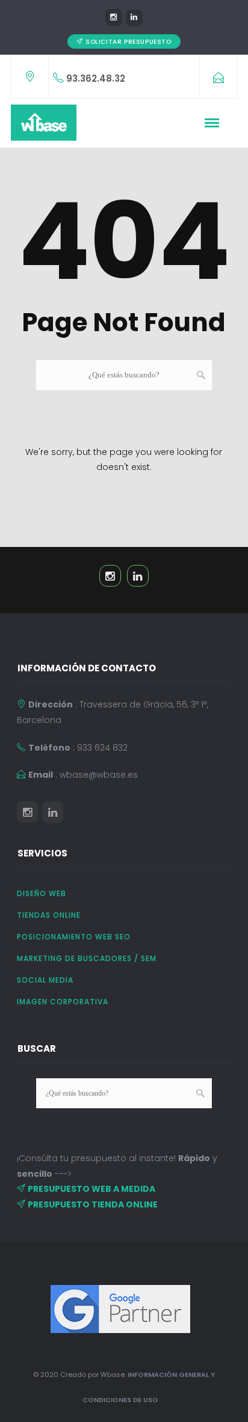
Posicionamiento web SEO (74, 937)
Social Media (45, 980)
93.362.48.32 (95, 78)
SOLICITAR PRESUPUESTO (128, 41)
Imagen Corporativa (62, 1001)
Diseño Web (41, 893)
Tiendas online (49, 915)
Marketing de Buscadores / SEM (87, 958)
